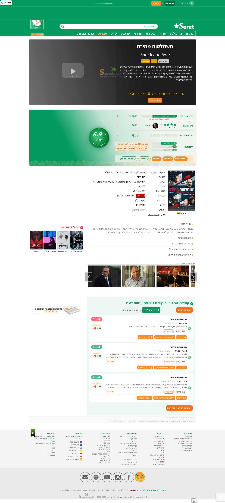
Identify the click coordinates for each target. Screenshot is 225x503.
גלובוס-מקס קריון (186, 450)
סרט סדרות (75, 445)
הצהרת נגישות (64, 490)
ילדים (114, 33)
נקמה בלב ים (132, 446)
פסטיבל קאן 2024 (158, 464)
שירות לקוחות (123, 490)
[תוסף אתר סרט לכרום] (96, 482)
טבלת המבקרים (37, 34)
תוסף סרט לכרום (74, 456)
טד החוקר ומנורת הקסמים (101, 454)
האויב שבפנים (105, 460)
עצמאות (107, 451)
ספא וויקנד (133, 439)
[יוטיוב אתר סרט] (107, 482)
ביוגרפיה (135, 209)
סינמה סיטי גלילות (185, 441)
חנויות (53, 450)
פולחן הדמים (105, 438)
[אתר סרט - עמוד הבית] (183, 28)
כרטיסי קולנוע (159, 436)
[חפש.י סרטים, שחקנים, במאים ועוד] (62, 26)
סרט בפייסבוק (75, 442)
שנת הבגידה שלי (104, 449)
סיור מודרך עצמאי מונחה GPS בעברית (45, 439)
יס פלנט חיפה (187, 446)
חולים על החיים (104, 462)
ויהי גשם (134, 450)
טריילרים (161, 443)
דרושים (100, 490)
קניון (53, 448)
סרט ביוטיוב (75, 453)
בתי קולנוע (188, 436)
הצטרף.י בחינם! (127, 159)
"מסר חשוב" (172, 127)
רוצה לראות (180, 158)
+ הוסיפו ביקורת (184, 309)
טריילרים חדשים (70, 227)
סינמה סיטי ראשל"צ (185, 443)
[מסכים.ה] (100, 328)
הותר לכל (140, 195)
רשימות (155, 158)
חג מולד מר (133, 455)
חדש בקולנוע (159, 438)
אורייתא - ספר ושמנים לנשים (45, 443)
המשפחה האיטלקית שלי (128, 464)
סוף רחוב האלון (132, 462)
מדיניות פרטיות (76, 490)
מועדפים (166, 158)
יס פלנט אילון (187, 448)
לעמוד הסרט (181, 337)
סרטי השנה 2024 (158, 459)
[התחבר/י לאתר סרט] (191, 3)
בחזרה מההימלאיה (130, 459)
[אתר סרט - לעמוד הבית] (33, 436)
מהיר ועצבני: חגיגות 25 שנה (127, 453)
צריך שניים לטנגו (131, 448)
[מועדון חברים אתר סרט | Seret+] (85, 482)
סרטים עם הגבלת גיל (157, 455)
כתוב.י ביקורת (155, 100)
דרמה (142, 209)
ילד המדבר (106, 456)
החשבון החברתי (76, 251)
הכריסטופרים (63, 251)
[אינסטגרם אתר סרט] (118, 482)
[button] (6, 2)
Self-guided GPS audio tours (44, 436)
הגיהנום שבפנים (50, 251)
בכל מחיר (106, 443)
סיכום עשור (160, 457)
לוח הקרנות (84, 33)
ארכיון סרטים (153, 214)
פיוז (136, 457)
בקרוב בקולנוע (159, 441)
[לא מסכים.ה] (95, 328)
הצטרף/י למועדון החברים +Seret (153, 490)
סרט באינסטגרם (74, 447)
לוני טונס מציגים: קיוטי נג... (128, 443)
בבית (131, 148)
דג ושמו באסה (132, 441)
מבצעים (102, 33)
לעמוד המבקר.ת (144, 337)
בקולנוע (141, 148)
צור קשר (113, 490)
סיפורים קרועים (104, 447)
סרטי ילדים (160, 448)
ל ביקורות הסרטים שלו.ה (164, 337)
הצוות (107, 490)
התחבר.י (142, 158)
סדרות (162, 452)
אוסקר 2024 (160, 462)
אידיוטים (107, 441)
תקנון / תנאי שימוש (89, 490)
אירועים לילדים (50, 452)
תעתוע (36, 251)
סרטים (162, 450)
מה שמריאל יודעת (103, 445)
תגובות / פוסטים (131, 309)
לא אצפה (120, 148)
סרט (129, 497)
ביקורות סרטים (159, 446)
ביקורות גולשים (151, 309)
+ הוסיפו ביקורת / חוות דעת (179, 407)
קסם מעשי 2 (105, 458)
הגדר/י (173, 201)
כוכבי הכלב (106, 436)
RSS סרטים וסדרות (73, 459)
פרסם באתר (134, 490)
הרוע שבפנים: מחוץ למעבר (127, 436)
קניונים (53, 446)
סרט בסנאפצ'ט (74, 450)
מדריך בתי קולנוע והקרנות (183, 439)
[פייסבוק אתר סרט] (129, 482)
